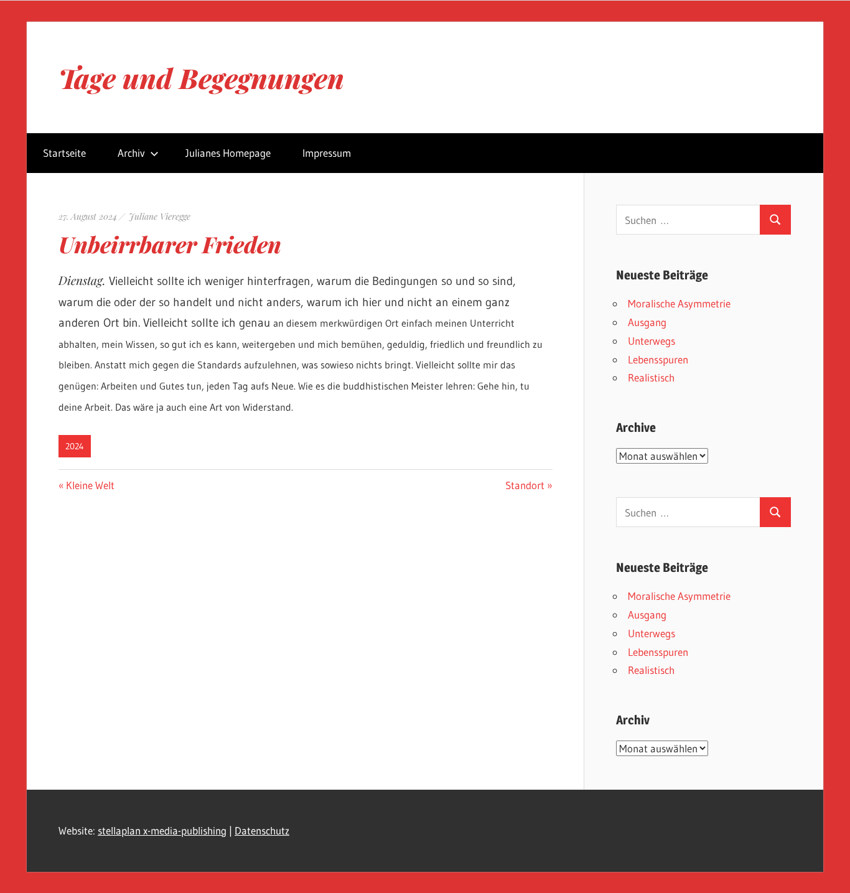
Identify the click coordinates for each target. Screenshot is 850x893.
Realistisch (651, 377)
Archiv (131, 152)
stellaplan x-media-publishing (162, 830)
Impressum (326, 152)
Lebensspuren (658, 359)
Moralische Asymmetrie (679, 303)
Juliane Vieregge (159, 216)
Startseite (64, 152)
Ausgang (647, 322)
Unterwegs (651, 340)
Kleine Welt (89, 485)
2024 (74, 446)
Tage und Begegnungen (201, 77)
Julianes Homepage (228, 152)
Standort (524, 485)
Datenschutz (262, 830)
